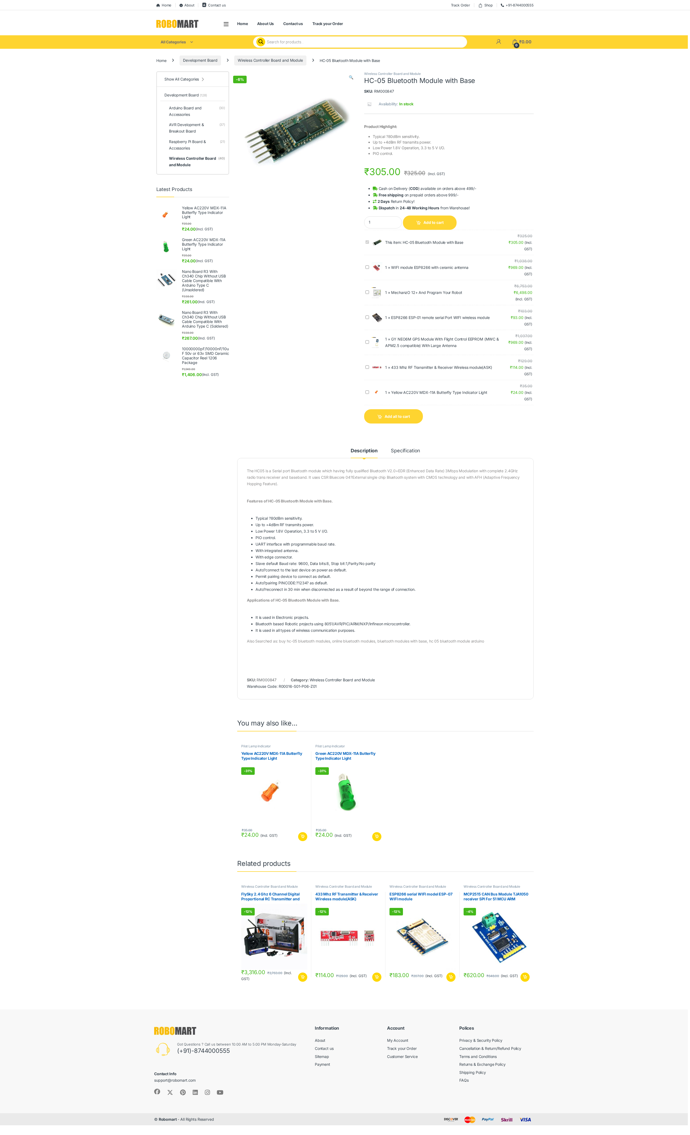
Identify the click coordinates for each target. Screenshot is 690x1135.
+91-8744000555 (520, 5)
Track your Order (327, 23)
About (189, 5)
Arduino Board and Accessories (197, 111)
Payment (322, 1064)
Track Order (460, 5)
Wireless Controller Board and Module (270, 60)
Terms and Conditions (478, 1056)
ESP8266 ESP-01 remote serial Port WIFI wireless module (440, 317)
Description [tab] (364, 450)
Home (166, 5)
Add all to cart (397, 416)
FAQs (463, 1080)
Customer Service (402, 1056)
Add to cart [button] (302, 836)
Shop (488, 5)
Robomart (168, 1119)
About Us (265, 23)
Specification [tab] (405, 450)
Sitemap (322, 1056)
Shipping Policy (472, 1072)
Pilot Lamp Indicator (256, 746)
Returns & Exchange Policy (482, 1064)
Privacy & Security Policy (480, 1040)
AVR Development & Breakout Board (197, 127)
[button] (351, 77)
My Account (397, 1040)
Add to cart (433, 222)
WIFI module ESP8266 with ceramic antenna (429, 267)
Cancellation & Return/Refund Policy (490, 1048)
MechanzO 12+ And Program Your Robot (426, 292)
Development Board (200, 60)
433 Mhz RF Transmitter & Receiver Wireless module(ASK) (441, 367)
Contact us (217, 5)
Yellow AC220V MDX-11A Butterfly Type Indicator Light (439, 392)
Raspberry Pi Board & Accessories (197, 144)
